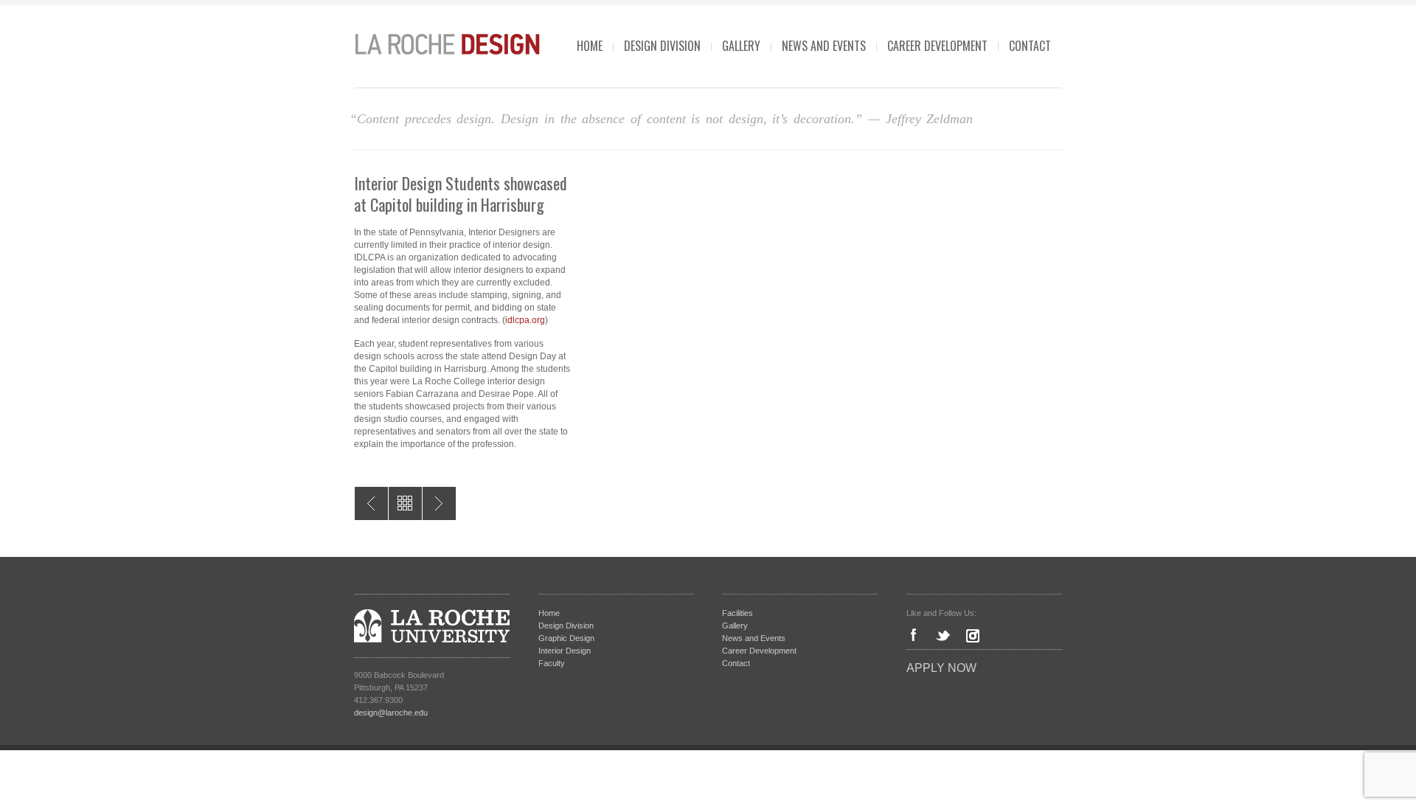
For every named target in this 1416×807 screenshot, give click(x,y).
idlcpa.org (525, 320)
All (405, 503)
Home (590, 46)
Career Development (937, 46)
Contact (1030, 46)
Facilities (737, 613)
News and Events (824, 46)
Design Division (662, 46)
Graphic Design (566, 638)
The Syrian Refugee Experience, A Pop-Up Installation (439, 503)
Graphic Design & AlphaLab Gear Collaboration (371, 503)
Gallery (741, 46)
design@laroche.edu (391, 712)
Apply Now (941, 668)
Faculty (551, 663)
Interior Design (564, 650)
